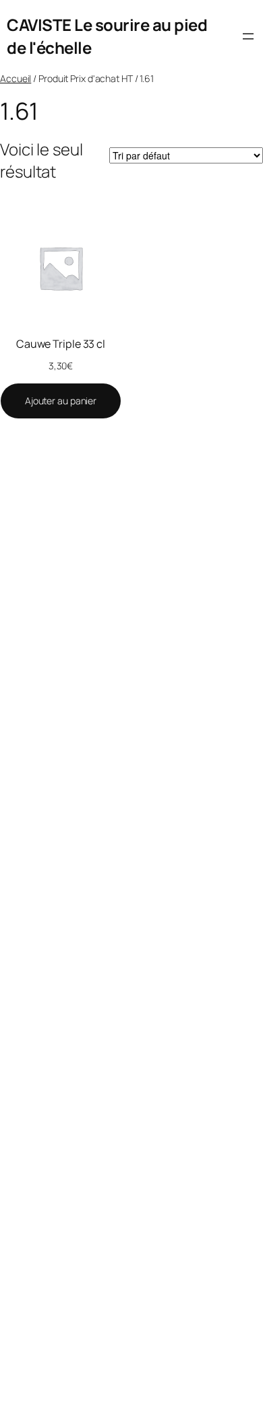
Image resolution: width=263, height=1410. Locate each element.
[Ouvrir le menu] (248, 36)
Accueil (15, 78)
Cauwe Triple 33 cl (60, 343)
